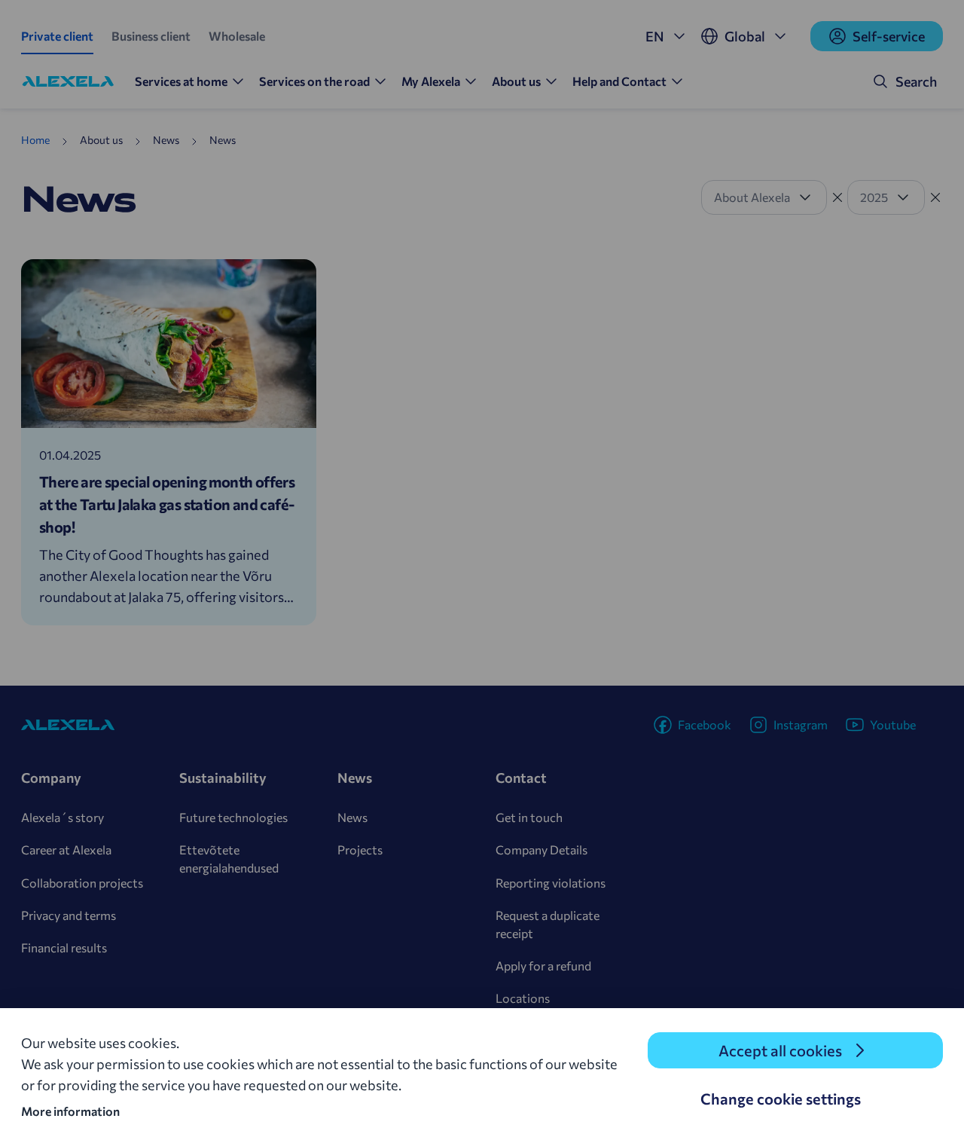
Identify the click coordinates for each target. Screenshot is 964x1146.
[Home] (68, 81)
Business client (151, 36)
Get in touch (529, 817)
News (352, 817)
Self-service (889, 36)
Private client (57, 36)
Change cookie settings (780, 1098)
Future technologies (233, 817)
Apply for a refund (543, 965)
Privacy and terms (68, 915)
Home (35, 139)
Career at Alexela (66, 849)
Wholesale (237, 36)
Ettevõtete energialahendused (229, 858)
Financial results (64, 947)
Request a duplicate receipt (547, 924)
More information (70, 1111)
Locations (523, 998)
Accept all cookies (780, 1050)
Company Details (541, 849)
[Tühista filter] (837, 197)
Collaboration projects (82, 883)
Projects (360, 849)
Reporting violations (551, 883)
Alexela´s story (62, 817)
